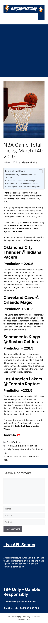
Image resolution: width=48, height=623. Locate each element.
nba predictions (29, 446)
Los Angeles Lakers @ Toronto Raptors (23, 186)
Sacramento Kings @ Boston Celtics (22, 183)
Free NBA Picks (14, 442)
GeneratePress (24, 619)
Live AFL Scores (19, 544)
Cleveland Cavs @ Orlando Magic (21, 180)
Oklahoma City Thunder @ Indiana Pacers (21, 176)
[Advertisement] (24, 50)
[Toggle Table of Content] (39, 171)
